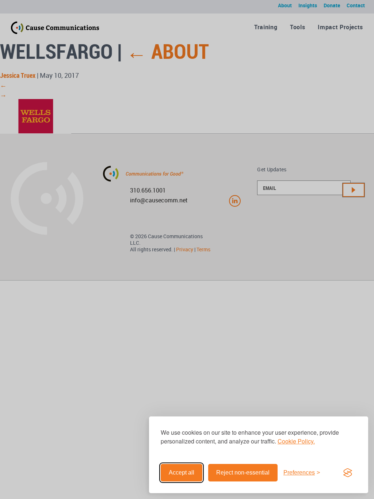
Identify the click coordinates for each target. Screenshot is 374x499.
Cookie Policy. (296, 441)
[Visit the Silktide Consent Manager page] (347, 472)
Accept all (181, 472)
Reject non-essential (243, 472)
